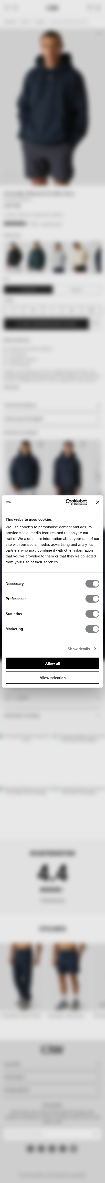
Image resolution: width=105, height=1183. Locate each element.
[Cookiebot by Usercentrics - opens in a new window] (66, 502)
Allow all (52, 663)
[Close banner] (97, 502)
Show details (79, 648)
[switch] (92, 599)
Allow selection (53, 677)
